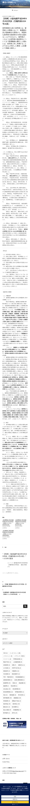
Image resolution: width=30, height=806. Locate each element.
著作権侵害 (7, 698)
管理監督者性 (19, 692)
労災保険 (6, 674)
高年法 (14, 713)
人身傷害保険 (17, 662)
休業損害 (6, 665)
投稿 (15, 683)
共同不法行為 (16, 668)
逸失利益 (6, 704)
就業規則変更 (7, 680)
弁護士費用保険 (19, 680)
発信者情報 (16, 689)
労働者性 (15, 671)
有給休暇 (14, 686)
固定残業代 (16, 674)
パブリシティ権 (19, 656)
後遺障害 (6, 683)
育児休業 (21, 695)
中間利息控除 (17, 659)
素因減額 (13, 695)
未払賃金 (6, 689)
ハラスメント (7, 656)
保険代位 (21, 665)
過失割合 (16, 704)
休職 (14, 665)
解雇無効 (17, 698)
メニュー (16, 10)
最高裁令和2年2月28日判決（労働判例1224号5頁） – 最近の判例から (18, 564)
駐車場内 (6, 713)
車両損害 (6, 701)
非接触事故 (17, 710)
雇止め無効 (7, 710)
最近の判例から (9, 2)
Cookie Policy (6, 762)
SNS (5, 653)
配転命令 (6, 707)
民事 (5, 547)
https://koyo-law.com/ (18, 771)
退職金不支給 (16, 701)
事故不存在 (7, 662)
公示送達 (6, 668)
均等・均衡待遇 (8, 677)
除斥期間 (15, 707)
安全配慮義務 (20, 677)
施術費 (6, 686)
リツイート (7, 659)
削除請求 (6, 671)
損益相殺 (22, 683)
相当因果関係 (8, 692)
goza (13, 16)
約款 (5, 695)
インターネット (15, 653)
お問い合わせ (6, 758)
